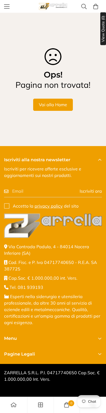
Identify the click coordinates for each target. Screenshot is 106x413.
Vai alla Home (53, 104)
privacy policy (49, 206)
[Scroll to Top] (96, 384)
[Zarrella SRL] (53, 6)
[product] (13, 405)
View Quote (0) (103, 29)
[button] (95, 6)
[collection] (40, 405)
